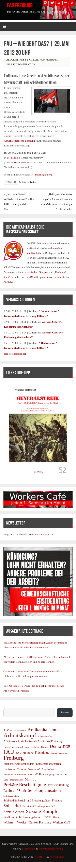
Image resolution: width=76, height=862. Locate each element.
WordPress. (57, 857)
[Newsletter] (65, 3)
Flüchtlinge (42, 752)
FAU (67, 257)
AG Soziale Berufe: (14, 657)
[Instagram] (59, 3)
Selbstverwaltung (11, 796)
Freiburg (13, 757)
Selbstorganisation (20, 64)
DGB (67, 747)
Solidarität (12, 805)
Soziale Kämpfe (42, 811)
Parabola (40, 857)
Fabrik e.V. (16, 157)
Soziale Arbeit (13, 812)
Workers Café (61, 822)
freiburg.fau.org (43, 174)
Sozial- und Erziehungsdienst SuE (39, 806)
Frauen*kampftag (59, 753)
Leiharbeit (62, 774)
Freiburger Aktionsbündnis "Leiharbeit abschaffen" (32, 763)
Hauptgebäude (22, 162)
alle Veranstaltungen (15, 353)
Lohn (6, 780)
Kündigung (48, 774)
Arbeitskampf (19, 735)
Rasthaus (8, 281)
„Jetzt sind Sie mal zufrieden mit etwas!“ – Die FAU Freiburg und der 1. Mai (19, 201)
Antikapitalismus (43, 729)
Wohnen (9, 822)
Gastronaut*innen (14, 769)
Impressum (29, 848)
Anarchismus (20, 730)
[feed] (72, 3)
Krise (37, 774)
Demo (55, 746)
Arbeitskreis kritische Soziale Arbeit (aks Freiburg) (32, 741)
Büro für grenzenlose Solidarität (48, 277)
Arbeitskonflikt (45, 736)
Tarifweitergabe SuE (30, 817)
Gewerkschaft (34, 769)
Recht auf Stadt (14, 791)
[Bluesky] (52, 3)
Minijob (30, 779)
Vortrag (56, 817)
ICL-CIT (8, 267)
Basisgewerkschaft (13, 746)
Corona (44, 747)
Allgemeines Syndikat (22, 59)
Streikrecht (10, 817)
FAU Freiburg (20, 5)
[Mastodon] (45, 3)
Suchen (7, 705)
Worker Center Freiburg (34, 822)
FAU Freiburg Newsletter (36, 534)
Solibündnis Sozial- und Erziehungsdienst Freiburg (32, 800)
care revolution (32, 747)
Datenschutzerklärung (51, 848)
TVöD (47, 817)
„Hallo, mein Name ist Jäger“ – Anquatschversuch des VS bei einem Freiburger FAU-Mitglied (56, 201)
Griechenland (48, 769)
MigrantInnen (16, 780)
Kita (30, 774)
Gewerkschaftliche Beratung (19, 140)
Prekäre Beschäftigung (24, 784)
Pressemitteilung (58, 785)
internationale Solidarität (14, 774)
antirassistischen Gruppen (34, 272)
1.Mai (7, 730)
